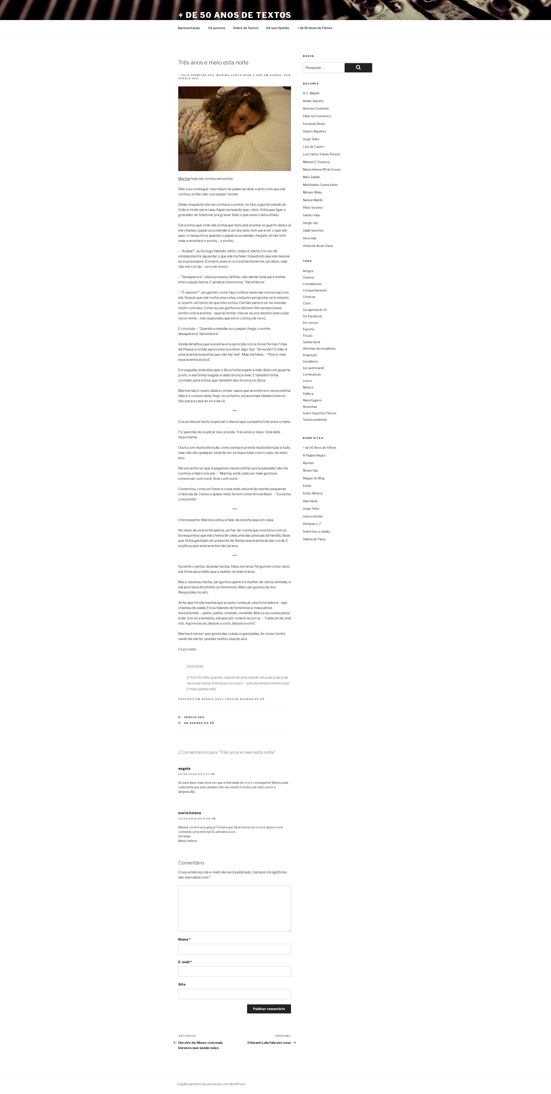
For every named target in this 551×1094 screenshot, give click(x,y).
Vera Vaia (309, 238)
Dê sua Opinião (277, 28)
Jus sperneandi (313, 368)
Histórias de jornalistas (319, 348)
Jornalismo (310, 361)
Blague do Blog (314, 478)
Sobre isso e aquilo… (317, 531)
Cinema (308, 277)
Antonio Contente (316, 108)
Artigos (308, 271)
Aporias (308, 463)
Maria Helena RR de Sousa (322, 169)
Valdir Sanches (313, 230)
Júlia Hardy (310, 501)
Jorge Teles (311, 139)
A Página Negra (314, 455)
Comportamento (315, 290)
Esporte (308, 329)
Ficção (308, 335)
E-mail (185, 962)
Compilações (312, 284)
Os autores (216, 28)
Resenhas (310, 406)
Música (308, 387)
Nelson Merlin (313, 200)
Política (308, 394)
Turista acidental (315, 419)
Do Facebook (312, 316)
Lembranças (312, 374)
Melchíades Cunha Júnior (320, 185)
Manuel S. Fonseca (316, 162)
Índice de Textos (245, 28)
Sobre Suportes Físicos (319, 413)
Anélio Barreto (313, 101)
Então (307, 486)
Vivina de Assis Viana (318, 246)
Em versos (310, 322)
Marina (184, 179)
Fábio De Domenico (317, 116)
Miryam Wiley (312, 192)
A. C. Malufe (311, 93)
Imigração (310, 355)
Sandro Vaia (311, 215)
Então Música (312, 493)
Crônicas (309, 297)
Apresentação (189, 28)
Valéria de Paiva (314, 539)
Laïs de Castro (313, 146)
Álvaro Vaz (310, 470)
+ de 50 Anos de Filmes (314, 28)
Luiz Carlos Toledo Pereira (321, 154)
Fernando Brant (314, 124)
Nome (184, 939)
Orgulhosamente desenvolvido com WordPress (211, 1084)
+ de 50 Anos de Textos (235, 15)
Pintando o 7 (312, 524)
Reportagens (312, 400)
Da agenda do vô (249, 699)
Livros (307, 381)
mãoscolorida (312, 516)
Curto (307, 303)
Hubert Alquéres (314, 131)
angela (184, 769)
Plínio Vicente (313, 207)
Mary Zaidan (311, 177)
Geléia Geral (311, 342)
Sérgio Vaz (211, 699)
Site (182, 984)
